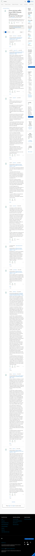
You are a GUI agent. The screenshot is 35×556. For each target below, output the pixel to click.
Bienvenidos (30, 151)
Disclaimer (3, 528)
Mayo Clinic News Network (28, 519)
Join (28, 1)
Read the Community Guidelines (30, 95)
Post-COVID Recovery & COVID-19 (30, 27)
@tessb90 (14, 97)
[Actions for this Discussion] (23, 23)
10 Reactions (17, 22)
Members (25, 4)
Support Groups (7, 4)
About (2, 519)
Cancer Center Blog (15, 519)
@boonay (14, 448)
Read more (30, 116)
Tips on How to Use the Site (30, 127)
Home (2, 4)
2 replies (10, 370)
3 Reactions (18, 91)
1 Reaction (18, 239)
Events (21, 4)
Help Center (31, 4)
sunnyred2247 (14, 17)
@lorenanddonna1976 (19, 245)
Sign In (32, 1)
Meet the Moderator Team (5, 522)
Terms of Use (3, 548)
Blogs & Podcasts (15, 4)
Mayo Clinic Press (15, 522)
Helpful (12, 23)
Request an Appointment (29, 538)
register (13, 505)
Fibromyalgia (30, 20)
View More (13, 501)
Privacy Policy (8, 548)
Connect (5, 1)
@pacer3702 (15, 50)
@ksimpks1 (14, 35)
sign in (10, 505)
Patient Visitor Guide (15, 524)
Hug (14, 23)
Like (9, 23)
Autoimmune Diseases (6, 8)
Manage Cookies (12, 548)
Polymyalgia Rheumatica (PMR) (30, 13)
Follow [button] (29, 15)
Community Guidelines (5, 526)
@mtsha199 (15, 269)
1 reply (10, 498)
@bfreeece (14, 291)
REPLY (10, 46)
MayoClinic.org (4, 542)
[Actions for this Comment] (23, 44)
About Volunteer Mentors (5, 524)
